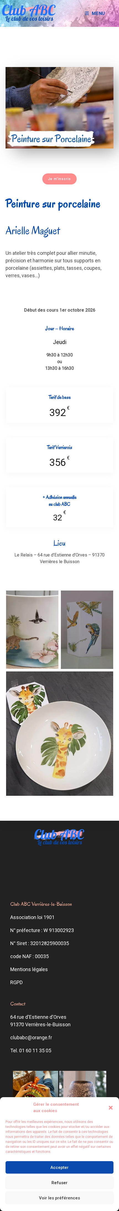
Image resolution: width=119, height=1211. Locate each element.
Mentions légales (29, 969)
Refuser (59, 1182)
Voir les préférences (59, 1197)
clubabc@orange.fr (31, 1037)
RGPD (16, 982)
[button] (110, 1107)
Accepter (59, 1167)
